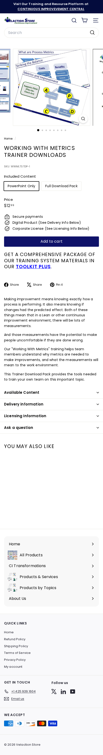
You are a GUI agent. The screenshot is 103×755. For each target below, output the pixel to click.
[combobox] (51, 32)
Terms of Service (17, 653)
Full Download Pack (61, 186)
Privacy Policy (15, 659)
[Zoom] (83, 118)
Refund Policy (14, 639)
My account (13, 666)
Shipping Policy (16, 646)
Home (8, 139)
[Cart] (84, 20)
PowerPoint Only (21, 186)
